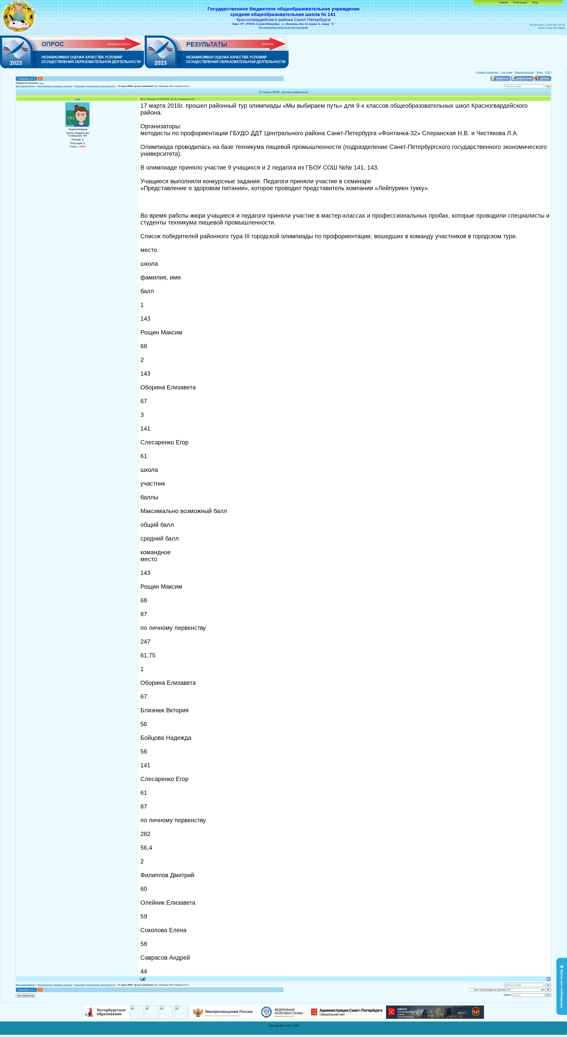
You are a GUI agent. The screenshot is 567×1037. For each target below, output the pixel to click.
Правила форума (524, 72)
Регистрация (520, 2)
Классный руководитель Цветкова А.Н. (95, 86)
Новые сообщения (487, 72)
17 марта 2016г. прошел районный (135, 86)
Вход (535, 2)
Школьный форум (25, 86)
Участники (506, 72)
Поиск (539, 72)
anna (41, 83)
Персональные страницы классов (54, 86)
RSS (547, 72)
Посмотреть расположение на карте (283, 27)
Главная (503, 2)
